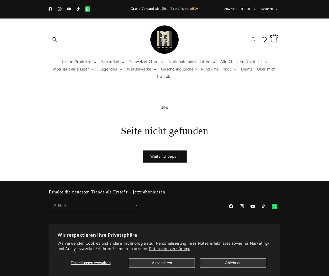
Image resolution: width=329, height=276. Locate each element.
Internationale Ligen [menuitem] (71, 69)
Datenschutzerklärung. (169, 248)
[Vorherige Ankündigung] (120, 9)
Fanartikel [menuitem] (110, 61)
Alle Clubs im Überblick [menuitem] (241, 61)
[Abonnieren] (135, 206)
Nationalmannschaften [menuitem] (189, 61)
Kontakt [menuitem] (164, 76)
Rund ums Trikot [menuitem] (216, 69)
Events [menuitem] (247, 69)
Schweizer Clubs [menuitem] (144, 61)
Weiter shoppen (164, 156)
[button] (54, 39)
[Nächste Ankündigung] (209, 9)
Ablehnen (233, 263)
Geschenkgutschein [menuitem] (179, 69)
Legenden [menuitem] (108, 69)
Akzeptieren (162, 263)
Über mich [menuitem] (266, 69)
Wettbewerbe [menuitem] (139, 69)
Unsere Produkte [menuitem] (75, 61)
